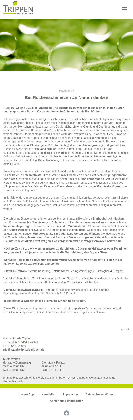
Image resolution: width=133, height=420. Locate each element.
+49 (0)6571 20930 (14, 345)
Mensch (124, 45)
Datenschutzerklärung (100, 394)
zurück (125, 329)
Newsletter (48, 394)
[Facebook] (66, 413)
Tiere (126, 51)
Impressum (70, 394)
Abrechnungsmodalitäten (66, 400)
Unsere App (26, 394)
